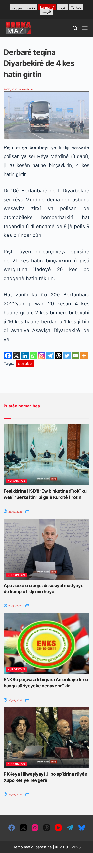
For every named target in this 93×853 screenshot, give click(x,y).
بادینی (31, 7)
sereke (25, 363)
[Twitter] (67, 355)
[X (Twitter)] (23, 827)
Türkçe (76, 7)
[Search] (75, 28)
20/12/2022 (10, 89)
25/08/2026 (15, 605)
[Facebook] (8, 355)
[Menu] (85, 28)
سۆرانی (17, 7)
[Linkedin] (25, 355)
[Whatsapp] (33, 355)
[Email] (75, 355)
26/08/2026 (15, 511)
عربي (62, 7)
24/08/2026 (15, 794)
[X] (16, 355)
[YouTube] (58, 827)
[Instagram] (41, 355)
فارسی (46, 12)
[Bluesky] (81, 827)
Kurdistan (27, 89)
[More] (84, 355)
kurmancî (47, 7)
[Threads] (58, 355)
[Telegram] (50, 355)
